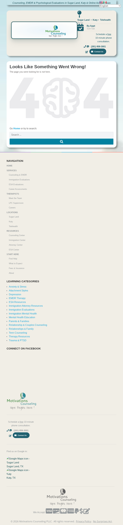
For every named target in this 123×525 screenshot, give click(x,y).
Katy (11, 221)
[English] (101, 2)
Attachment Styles (18, 290)
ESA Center (14, 250)
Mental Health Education (22, 317)
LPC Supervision (16, 203)
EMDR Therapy (17, 298)
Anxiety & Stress (17, 286)
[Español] (105, 2)
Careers (12, 208)
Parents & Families (19, 321)
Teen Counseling (18, 332)
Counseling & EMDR (18, 175)
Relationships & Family (21, 329)
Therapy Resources (19, 336)
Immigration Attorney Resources (26, 306)
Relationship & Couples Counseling (28, 325)
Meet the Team (15, 198)
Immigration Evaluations (19, 180)
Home (17, 128)
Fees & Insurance (16, 268)
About (11, 273)
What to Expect (15, 263)
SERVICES (12, 170)
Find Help (13, 259)
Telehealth (13, 226)
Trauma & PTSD (17, 340)
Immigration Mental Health (23, 313)
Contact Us (98, 52)
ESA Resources (17, 302)
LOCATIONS (12, 212)
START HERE (13, 254)
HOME (9, 166)
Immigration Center (17, 240)
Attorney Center (15, 245)
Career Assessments (18, 189)
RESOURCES (13, 231)
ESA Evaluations (16, 184)
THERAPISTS (13, 194)
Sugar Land (14, 217)
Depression (15, 294)
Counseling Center (17, 235)
